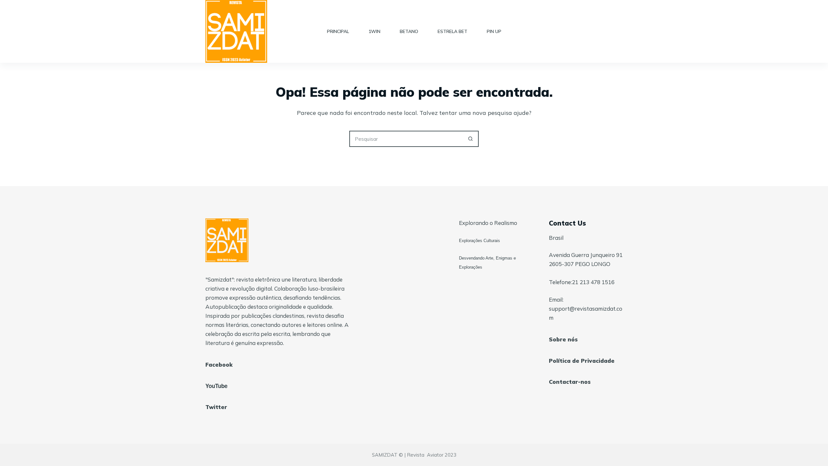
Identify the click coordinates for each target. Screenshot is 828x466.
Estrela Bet (452, 31)
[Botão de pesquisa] (471, 139)
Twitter (216, 407)
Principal (338, 31)
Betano (409, 31)
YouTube (216, 386)
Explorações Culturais (479, 240)
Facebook (219, 364)
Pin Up (494, 31)
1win (374, 31)
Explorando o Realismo (488, 222)
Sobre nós (563, 339)
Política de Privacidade (582, 360)
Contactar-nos (570, 381)
